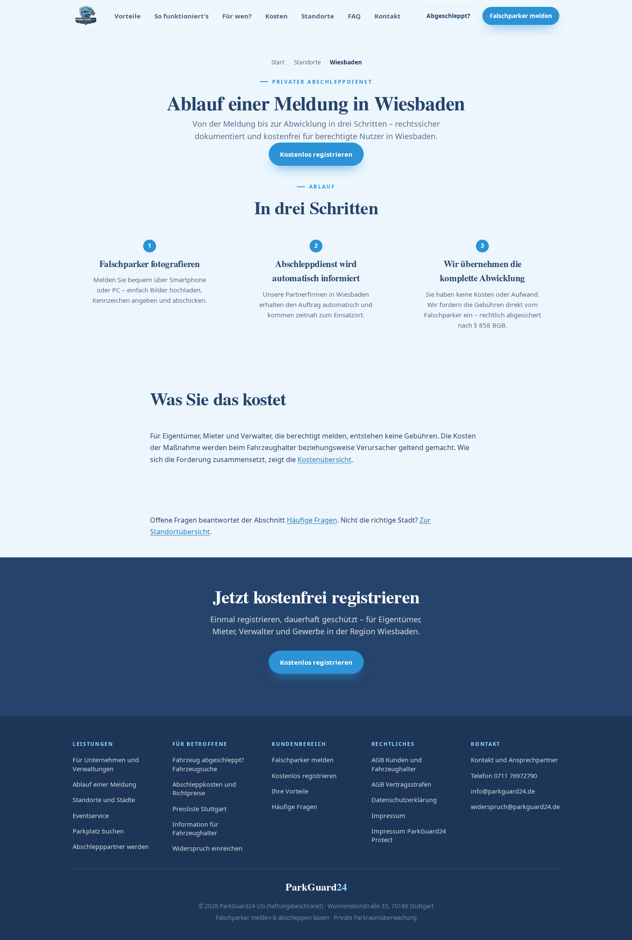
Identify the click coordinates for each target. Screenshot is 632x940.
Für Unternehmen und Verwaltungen (106, 764)
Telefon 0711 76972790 (504, 775)
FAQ (354, 16)
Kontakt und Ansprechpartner (514, 759)
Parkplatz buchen (98, 831)
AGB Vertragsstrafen (401, 784)
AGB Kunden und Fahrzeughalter (396, 764)
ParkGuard (316, 886)
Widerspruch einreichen (207, 848)
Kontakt (387, 16)
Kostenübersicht (324, 459)
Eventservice (91, 815)
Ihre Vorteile (290, 791)
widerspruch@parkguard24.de (515, 806)
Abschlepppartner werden (111, 846)
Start (278, 62)
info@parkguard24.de (503, 791)
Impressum (388, 815)
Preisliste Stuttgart (199, 808)
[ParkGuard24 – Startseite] (85, 16)
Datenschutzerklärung (404, 799)
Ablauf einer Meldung (104, 784)
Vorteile (127, 16)
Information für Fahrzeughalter (195, 828)
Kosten (276, 16)
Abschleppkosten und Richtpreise (204, 788)
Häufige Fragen (312, 520)
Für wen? (237, 16)
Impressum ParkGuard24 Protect (408, 835)
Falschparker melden (521, 16)
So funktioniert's (181, 16)
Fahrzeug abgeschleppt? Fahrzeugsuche (208, 764)
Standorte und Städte (104, 799)
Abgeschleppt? (448, 16)
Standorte (317, 16)
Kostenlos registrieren (316, 154)
